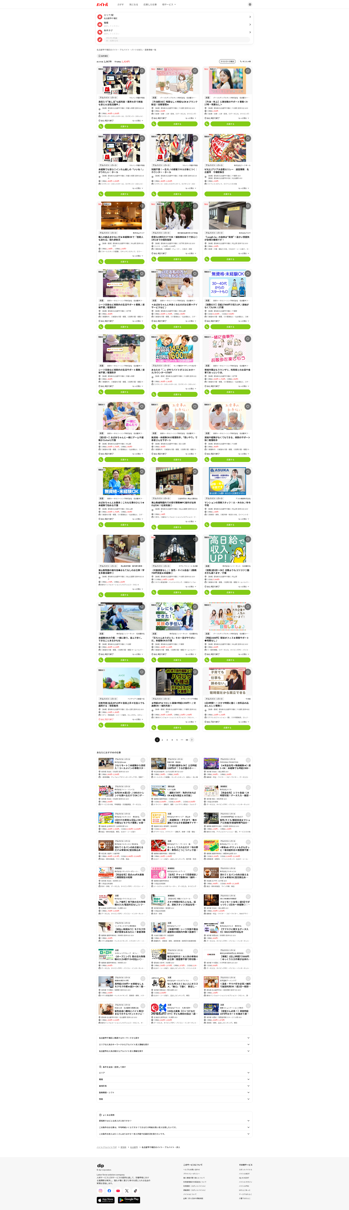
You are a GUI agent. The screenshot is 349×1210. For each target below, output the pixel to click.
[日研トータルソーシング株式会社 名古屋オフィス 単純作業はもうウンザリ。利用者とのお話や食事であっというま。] (227, 365)
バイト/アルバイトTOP (107, 1147)
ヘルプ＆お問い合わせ (191, 1169)
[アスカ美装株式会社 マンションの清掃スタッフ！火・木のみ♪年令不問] (227, 498)
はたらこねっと (245, 1190)
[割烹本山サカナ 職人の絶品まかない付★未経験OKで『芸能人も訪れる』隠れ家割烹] (121, 234)
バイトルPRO (244, 1186)
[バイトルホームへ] (102, 4)
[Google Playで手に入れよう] (129, 1200)
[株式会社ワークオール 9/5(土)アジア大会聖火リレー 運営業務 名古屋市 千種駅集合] (227, 166)
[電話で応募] (100, 126)
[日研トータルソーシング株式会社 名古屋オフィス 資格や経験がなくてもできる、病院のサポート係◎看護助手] (227, 433)
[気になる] (142, 71)
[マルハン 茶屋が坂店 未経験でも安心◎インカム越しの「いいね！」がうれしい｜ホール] (121, 166)
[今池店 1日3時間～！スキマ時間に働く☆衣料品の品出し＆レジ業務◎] (227, 699)
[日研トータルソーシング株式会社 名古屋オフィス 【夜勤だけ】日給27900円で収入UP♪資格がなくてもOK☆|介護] (227, 300)
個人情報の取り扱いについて (194, 1177)
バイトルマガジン (245, 1182)
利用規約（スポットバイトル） (194, 1186)
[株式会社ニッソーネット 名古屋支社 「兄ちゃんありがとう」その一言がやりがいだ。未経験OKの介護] (174, 633)
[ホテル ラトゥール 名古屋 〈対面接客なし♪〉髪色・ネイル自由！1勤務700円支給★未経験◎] (174, 566)
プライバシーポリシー (191, 1173)
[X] (127, 1191)
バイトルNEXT (244, 1173)
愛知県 (123, 1147)
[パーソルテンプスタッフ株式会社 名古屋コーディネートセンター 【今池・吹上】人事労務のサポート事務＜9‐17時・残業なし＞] (227, 97)
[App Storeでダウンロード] (106, 1200)
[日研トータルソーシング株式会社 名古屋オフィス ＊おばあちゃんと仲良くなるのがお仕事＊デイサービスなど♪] (174, 300)
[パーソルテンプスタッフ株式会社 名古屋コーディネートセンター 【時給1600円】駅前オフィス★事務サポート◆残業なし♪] (227, 633)
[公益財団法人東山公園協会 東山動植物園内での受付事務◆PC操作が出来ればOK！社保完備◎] (174, 499)
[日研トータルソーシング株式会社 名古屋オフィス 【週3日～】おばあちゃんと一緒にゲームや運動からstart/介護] (121, 433)
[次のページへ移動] (191, 739)
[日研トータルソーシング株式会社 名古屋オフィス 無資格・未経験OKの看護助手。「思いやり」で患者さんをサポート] (174, 433)
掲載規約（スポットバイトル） (194, 1190)
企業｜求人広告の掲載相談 (193, 1198)
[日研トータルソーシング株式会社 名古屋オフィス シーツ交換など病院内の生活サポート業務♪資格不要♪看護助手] (121, 300)
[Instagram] (100, 1191)
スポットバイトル (245, 1169)
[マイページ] (250, 4)
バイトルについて (190, 1194)
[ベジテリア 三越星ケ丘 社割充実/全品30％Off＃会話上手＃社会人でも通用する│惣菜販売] (121, 698)
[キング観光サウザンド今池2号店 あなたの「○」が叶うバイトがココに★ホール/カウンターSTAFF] (174, 366)
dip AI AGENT (244, 1177)
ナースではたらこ (245, 1194)
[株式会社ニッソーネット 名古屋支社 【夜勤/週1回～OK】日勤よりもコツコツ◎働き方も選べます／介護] (227, 566)
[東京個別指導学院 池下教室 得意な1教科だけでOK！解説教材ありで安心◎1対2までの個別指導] (174, 232)
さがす (120, 4)
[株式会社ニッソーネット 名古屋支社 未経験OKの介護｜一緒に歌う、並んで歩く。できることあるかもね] (121, 633)
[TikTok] (135, 1191)
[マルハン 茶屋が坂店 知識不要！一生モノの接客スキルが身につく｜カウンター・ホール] (174, 166)
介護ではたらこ (245, 1198)
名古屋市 (134, 1147)
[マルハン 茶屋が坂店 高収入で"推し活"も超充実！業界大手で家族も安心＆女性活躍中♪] (121, 98)
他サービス (167, 4)
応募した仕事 (150, 4)
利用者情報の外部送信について (194, 1182)
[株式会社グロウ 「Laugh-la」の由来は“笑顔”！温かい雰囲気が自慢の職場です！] (227, 232)
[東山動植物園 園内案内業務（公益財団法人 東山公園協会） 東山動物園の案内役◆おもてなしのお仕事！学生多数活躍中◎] (121, 567)
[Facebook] (109, 1191)
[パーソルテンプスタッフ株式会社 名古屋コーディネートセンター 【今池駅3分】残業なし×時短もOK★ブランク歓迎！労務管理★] (174, 97)
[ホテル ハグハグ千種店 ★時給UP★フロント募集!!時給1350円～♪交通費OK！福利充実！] (174, 699)
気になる (133, 4)
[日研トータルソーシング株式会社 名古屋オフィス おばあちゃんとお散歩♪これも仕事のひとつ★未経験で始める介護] (121, 498)
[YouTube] (118, 1191)
